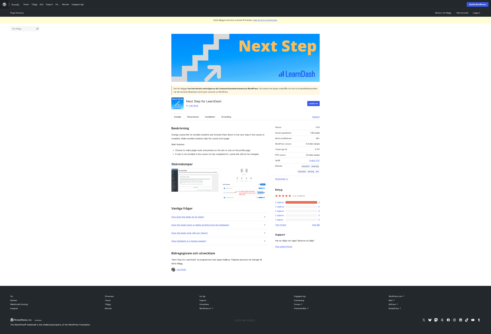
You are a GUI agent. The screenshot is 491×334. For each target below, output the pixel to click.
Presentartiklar (301, 308)
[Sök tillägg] (37, 28)
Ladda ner (313, 103)
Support (316, 117)
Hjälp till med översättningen (265, 20)
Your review (280, 225)
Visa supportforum (283, 246)
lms (317, 171)
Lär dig (202, 296)
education (305, 166)
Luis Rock (193, 105)
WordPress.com (396, 296)
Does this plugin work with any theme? (189, 233)
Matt (392, 300)
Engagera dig (299, 296)
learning (311, 171)
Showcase (109, 296)
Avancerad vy (281, 179)
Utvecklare (204, 304)
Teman (108, 300)
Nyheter (13, 300)
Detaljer (177, 117)
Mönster (108, 308)
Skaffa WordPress (477, 4)
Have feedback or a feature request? (188, 241)
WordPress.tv (206, 308)
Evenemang (299, 300)
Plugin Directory (17, 13)
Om (11, 296)
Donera (298, 304)
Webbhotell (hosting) (19, 304)
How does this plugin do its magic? (187, 217)
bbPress (393, 304)
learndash (302, 171)
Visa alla (316, 225)
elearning (315, 166)
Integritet (14, 308)
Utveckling (226, 117)
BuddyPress (395, 308)
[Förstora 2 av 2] (264, 172)
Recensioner (193, 117)
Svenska (38, 320)
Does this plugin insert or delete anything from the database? (200, 225)
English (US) (314, 160)
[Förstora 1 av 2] (215, 172)
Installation (210, 117)
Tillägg (108, 304)
